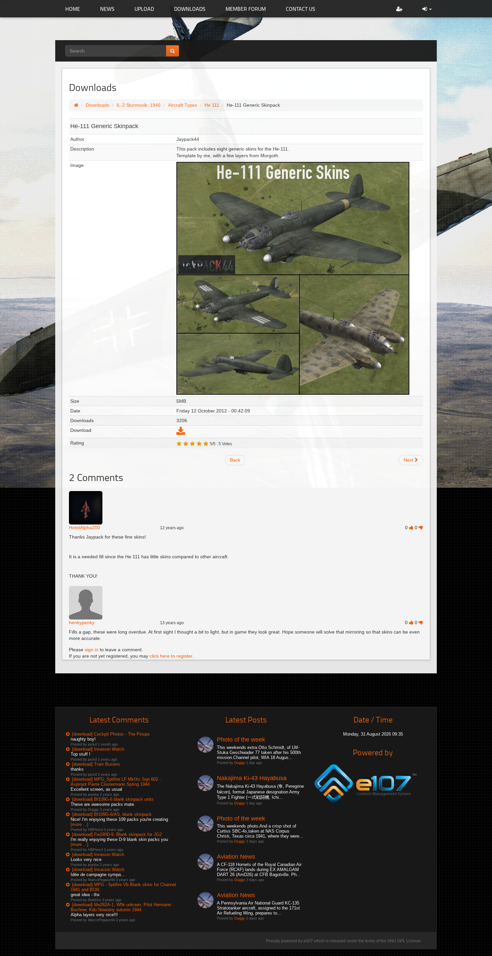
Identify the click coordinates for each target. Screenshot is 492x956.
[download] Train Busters (96, 764)
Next (409, 460)
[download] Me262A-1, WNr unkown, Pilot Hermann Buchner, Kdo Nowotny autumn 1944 (121, 907)
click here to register (171, 656)
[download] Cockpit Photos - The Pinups (111, 734)
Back (235, 460)
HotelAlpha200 (84, 527)
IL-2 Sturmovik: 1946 (138, 105)
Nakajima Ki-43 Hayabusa (251, 778)
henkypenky (81, 622)
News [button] (107, 8)
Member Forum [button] (246, 8)
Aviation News (236, 856)
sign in (91, 649)
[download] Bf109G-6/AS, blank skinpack (112, 814)
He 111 (211, 105)
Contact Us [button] (300, 8)
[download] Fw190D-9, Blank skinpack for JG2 (117, 834)
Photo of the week (241, 739)
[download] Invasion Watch (98, 749)
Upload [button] (144, 8)
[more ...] (79, 824)
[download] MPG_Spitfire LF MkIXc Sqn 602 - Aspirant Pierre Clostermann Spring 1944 (116, 782)
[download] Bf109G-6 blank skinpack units (113, 799)
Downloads (97, 105)
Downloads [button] (190, 8)
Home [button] (72, 8)
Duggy (239, 763)
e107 (308, 941)
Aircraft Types (182, 105)
